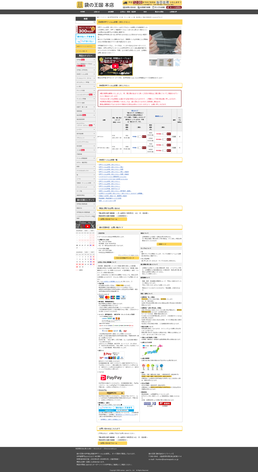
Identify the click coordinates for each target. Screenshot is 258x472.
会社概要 (111, 12)
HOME (82, 12)
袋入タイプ (135, 110)
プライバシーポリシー (110, 448)
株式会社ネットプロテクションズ (125, 414)
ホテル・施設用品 (82, 162)
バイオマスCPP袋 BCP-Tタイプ (109, 188)
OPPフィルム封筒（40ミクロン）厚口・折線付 (114, 172)
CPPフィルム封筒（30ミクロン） (109, 181)
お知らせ (97, 12)
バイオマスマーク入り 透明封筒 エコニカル (112, 176)
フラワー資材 (81, 103)
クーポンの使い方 (82, 51)
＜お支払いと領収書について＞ (112, 281)
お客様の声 (173, 12)
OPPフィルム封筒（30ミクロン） (109, 164)
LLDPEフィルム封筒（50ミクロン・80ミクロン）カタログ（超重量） (121, 193)
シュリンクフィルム (82, 142)
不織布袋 (79, 154)
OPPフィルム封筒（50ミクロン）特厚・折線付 (114, 174)
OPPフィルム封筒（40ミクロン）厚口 (111, 167)
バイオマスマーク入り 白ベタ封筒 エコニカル (113, 179)
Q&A (145, 12)
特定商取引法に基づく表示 (83, 448)
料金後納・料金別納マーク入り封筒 (110, 198)
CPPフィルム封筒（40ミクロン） (109, 184)
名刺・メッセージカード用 (107, 200)
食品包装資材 (81, 119)
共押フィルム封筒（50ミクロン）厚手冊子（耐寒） (115, 191)
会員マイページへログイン (84, 46)
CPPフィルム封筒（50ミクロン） (109, 186)
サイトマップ (97, 448)
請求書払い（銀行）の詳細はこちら (111, 419)
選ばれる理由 (159, 12)
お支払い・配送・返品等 (128, 12)
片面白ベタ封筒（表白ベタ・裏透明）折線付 (113, 196)
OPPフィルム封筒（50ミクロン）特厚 (111, 169)
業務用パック (159, 116)
